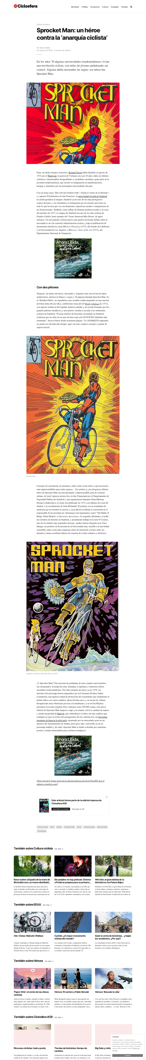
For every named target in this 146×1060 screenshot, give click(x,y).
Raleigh (60, 713)
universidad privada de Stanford (92, 196)
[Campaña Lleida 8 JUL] (73, 258)
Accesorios (95, 7)
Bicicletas (75, 7)
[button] (75, 6)
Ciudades (115, 7)
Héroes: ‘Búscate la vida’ (107, 992)
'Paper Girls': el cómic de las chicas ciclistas (31, 993)
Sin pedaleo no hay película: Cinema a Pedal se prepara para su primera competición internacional (72, 882)
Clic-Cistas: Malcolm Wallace (28, 935)
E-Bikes (85, 7)
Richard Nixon (75, 172)
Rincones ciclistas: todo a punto (30, 1048)
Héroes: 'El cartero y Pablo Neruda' (71, 992)
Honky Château (92, 303)
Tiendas (124, 7)
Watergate (52, 175)
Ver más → (59, 849)
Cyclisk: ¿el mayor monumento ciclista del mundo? (70, 937)
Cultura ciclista (43, 24)
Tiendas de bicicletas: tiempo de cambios (70, 1049)
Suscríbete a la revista (61, 809)
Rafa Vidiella (45, 48)
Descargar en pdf (78, 809)
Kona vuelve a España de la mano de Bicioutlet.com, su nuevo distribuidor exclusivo (32, 882)
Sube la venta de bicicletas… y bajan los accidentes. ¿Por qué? (113, 937)
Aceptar (128, 1055)
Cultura (105, 7)
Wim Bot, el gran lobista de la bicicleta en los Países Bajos (109, 881)
